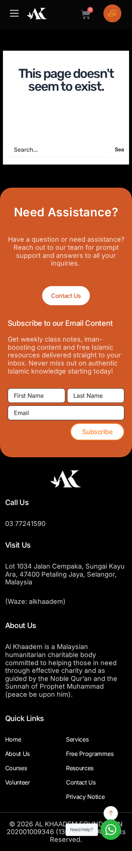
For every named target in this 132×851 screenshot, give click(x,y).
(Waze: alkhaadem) (35, 601)
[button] (14, 14)
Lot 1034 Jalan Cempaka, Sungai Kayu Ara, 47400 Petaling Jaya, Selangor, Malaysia (65, 574)
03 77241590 (25, 523)
